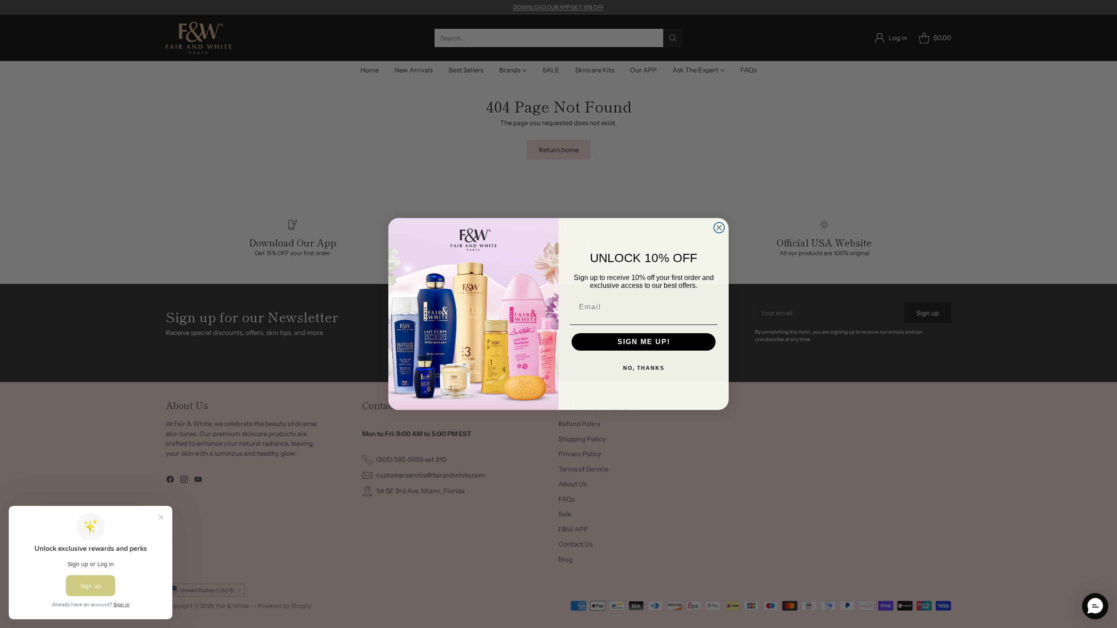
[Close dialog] (719, 227)
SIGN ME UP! (643, 341)
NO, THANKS (644, 368)
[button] (1095, 606)
